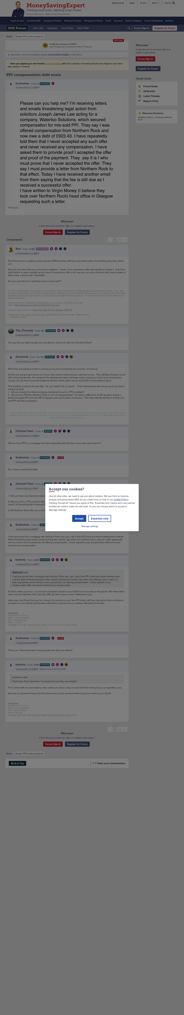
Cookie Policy (120, 499)
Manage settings (90, 526)
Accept (79, 518)
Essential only (99, 518)
